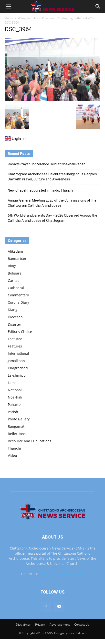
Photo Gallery (19, 419)
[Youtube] (59, 607)
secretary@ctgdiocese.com (62, 573)
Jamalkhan (16, 360)
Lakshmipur (17, 375)
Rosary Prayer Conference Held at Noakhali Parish (46, 164)
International (18, 353)
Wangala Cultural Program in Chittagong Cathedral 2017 (56, 18)
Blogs (12, 266)
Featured (15, 339)
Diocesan (15, 317)
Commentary (18, 295)
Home (9, 18)
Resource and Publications (29, 441)
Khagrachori (18, 368)
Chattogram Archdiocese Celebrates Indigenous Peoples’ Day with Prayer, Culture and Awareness (53, 176)
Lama (12, 382)
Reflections (17, 433)
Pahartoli (15, 404)
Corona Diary (18, 302)
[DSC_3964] (52, 100)
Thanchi (14, 448)
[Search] (98, 6)
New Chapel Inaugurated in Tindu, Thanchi (41, 190)
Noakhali (15, 397)
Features (15, 346)
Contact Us (81, 624)
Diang (12, 309)
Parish (13, 411)
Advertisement (60, 624)
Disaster (14, 324)
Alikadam (15, 251)
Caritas (13, 280)
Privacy (40, 624)
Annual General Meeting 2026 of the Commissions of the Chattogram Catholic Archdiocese (52, 202)
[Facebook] (46, 607)
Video (12, 455)
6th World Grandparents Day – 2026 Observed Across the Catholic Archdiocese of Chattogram (52, 217)
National (15, 390)
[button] (8, 6)
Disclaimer (23, 624)
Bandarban (17, 258)
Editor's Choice (20, 331)
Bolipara (14, 273)
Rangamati (16, 426)
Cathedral (16, 287)
